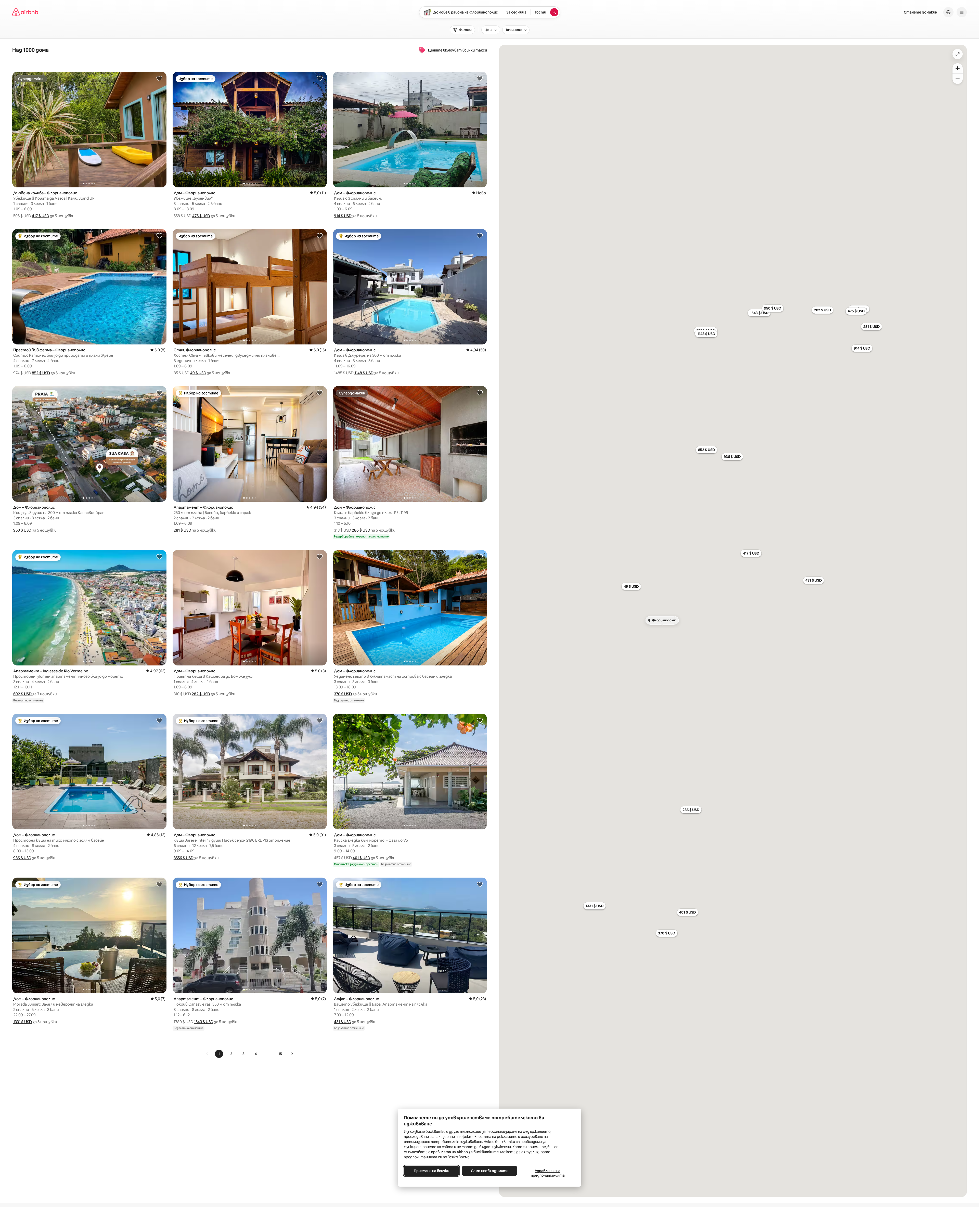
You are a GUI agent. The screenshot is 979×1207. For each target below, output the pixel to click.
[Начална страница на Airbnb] (25, 12)
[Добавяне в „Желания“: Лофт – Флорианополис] (480, 884)
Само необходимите (489, 1171)
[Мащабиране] (957, 68)
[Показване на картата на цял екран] (957, 54)
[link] (207, 1054)
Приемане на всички (431, 1171)
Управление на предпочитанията (548, 1173)
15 (280, 1053)
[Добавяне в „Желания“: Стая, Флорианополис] (320, 236)
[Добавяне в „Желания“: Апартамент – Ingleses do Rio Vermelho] (159, 557)
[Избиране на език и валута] (948, 12)
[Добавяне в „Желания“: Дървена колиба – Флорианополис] (159, 78)
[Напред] (291, 1054)
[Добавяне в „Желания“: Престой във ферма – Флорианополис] (159, 236)
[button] (40, 215)
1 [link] (219, 1053)
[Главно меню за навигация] (962, 12)
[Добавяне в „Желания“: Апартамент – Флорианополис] (320, 393)
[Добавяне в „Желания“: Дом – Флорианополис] (320, 78)
